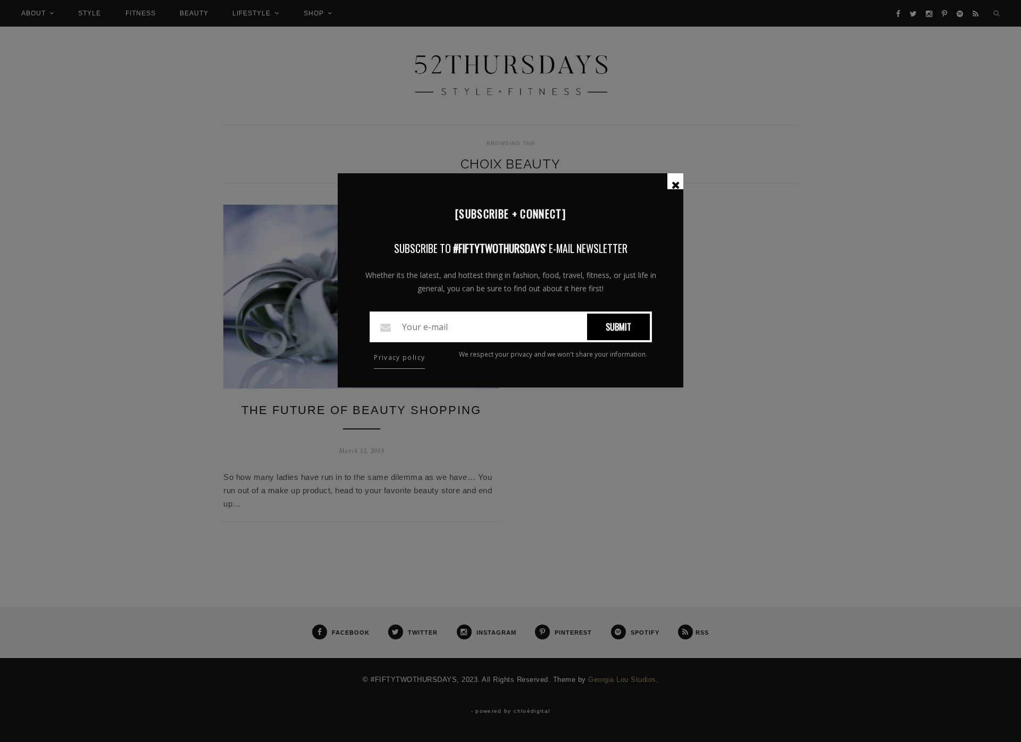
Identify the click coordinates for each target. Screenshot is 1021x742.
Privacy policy (399, 357)
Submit (618, 327)
